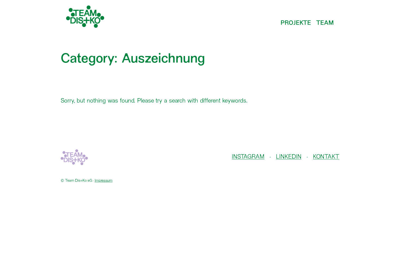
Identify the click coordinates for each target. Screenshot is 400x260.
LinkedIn (288, 157)
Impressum (103, 180)
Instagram (248, 157)
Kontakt (326, 157)
